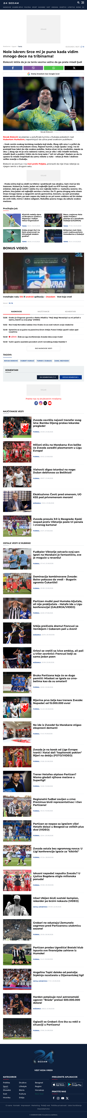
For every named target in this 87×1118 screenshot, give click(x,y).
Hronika (54, 7)
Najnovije (7, 7)
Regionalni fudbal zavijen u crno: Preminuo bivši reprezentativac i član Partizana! (57, 802)
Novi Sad (39, 1094)
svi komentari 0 (48, 377)
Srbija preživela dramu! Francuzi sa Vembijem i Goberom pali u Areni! (55, 628)
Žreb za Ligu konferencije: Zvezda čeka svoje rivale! (37, 337)
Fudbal (36, 432)
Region (38, 1086)
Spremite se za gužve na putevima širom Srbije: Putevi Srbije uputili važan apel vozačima (43, 331)
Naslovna (6, 46)
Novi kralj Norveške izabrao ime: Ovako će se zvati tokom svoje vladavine (41, 325)
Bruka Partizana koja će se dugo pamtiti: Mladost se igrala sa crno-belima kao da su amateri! (55, 678)
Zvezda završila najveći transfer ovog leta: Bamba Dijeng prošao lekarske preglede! (57, 423)
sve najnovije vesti (43, 348)
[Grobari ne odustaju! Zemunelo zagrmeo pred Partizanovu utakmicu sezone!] (17, 929)
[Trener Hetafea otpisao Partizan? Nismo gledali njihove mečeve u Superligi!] (17, 781)
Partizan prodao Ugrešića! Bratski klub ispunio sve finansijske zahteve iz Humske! (58, 950)
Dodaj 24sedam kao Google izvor (45, 74)
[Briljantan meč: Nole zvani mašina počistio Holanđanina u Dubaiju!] (53, 236)
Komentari (70, 311)
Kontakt (16, 1105)
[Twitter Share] (74, 68)
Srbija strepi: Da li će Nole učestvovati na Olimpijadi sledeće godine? (31, 233)
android (30, 296)
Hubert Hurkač (27, 361)
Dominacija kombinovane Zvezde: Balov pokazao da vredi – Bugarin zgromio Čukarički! (55, 579)
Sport (34, 7)
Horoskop (39, 1090)
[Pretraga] (78, 2)
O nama (9, 1105)
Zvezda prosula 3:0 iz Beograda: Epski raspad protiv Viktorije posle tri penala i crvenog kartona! (58, 522)
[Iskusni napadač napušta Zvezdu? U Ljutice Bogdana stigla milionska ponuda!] (17, 880)
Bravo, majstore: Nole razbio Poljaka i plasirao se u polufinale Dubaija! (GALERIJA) (73, 218)
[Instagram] (40, 403)
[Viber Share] (33, 68)
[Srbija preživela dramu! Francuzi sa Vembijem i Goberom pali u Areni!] (17, 633)
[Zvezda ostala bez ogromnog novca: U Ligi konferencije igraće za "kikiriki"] (17, 855)
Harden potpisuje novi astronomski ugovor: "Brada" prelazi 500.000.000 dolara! (56, 1000)
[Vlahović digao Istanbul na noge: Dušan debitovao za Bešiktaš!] (17, 476)
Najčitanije (43, 311)
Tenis (20, 46)
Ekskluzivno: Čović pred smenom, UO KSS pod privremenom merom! (57, 496)
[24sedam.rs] (11, 3)
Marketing (35, 1105)
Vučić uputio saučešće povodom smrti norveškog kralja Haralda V (38, 342)
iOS (21, 296)
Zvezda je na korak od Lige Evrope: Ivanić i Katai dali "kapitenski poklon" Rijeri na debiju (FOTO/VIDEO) (57, 752)
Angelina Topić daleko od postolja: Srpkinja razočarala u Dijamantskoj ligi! (58, 974)
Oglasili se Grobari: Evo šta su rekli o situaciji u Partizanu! (56, 1023)
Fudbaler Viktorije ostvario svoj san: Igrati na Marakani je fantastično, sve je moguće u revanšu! (57, 555)
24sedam (50, 296)
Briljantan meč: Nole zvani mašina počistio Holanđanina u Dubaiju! (73, 232)
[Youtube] (49, 403)
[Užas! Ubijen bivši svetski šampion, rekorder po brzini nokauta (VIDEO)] (17, 905)
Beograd (39, 1082)
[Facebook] (36, 403)
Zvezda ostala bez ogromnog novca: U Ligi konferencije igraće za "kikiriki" (57, 850)
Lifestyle (71, 7)
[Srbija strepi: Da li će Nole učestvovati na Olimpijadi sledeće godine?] (12, 236)
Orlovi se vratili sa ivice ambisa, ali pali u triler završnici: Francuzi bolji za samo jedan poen (58, 653)
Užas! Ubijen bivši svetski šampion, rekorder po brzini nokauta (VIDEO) (56, 900)
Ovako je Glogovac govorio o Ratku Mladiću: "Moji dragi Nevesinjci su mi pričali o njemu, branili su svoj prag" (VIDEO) (45, 319)
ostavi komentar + (70, 377)
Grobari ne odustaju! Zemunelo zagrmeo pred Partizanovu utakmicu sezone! (57, 925)
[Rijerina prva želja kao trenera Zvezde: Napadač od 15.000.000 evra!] (17, 707)
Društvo (62, 7)
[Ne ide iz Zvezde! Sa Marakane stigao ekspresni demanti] (17, 732)
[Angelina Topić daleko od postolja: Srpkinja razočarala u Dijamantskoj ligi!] (17, 979)
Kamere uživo (17, 7)
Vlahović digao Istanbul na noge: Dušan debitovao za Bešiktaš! (54, 471)
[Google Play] (74, 1084)
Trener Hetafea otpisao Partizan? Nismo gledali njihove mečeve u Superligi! (54, 777)
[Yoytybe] (62, 1098)
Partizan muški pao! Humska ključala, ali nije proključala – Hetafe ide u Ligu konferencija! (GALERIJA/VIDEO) (57, 604)
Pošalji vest (45, 1105)
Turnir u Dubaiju (44, 361)
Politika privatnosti (59, 1105)
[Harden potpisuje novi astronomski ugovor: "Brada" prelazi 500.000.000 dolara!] (17, 1004)
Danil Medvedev (61, 361)
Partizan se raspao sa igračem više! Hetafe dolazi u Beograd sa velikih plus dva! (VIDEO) (58, 826)
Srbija (21, 1097)
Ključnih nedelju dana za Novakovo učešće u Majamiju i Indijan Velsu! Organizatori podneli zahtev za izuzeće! (31, 218)
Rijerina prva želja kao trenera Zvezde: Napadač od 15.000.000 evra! (58, 702)
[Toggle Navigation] (82, 3)
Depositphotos (43, 1109)
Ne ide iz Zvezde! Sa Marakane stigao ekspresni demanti (57, 727)
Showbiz (41, 7)
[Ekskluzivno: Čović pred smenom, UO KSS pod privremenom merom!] (17, 501)
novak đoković (11, 361)
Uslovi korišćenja (74, 1105)
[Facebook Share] (13, 68)
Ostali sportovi (40, 907)
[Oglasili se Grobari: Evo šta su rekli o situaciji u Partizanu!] (17, 1028)
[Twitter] (45, 403)
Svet (48, 7)
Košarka (37, 503)
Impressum (25, 1105)
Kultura (22, 1094)
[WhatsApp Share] (54, 68)
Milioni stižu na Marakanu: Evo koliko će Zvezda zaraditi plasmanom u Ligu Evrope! (57, 448)
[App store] (58, 1084)
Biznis (78, 7)
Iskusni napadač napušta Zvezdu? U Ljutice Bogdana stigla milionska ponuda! (56, 876)
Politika (27, 7)
